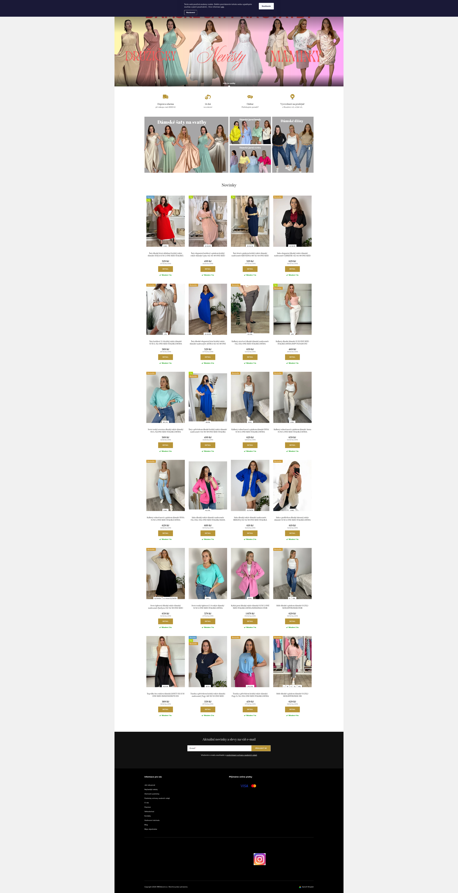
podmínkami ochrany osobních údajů (241, 755)
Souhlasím (266, 6)
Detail (166, 269)
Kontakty (147, 816)
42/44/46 (208, 246)
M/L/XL (165, 422)
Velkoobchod (149, 811)
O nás (146, 802)
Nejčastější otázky (151, 789)
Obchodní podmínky (151, 794)
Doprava (147, 807)
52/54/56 (250, 510)
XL (295, 686)
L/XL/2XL (250, 686)
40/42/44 (250, 246)
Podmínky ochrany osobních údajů (157, 798)
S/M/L (165, 246)
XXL (294, 598)
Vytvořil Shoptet (308, 887)
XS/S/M (165, 686)
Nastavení (190, 12)
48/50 (208, 686)
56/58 (208, 422)
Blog (146, 825)
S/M (292, 334)
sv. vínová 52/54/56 (170, 598)
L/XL (165, 334)
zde (222, 6)
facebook (247, 859)
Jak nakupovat (149, 785)
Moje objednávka (150, 829)
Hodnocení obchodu (152, 820)
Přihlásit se (261, 748)
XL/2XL (249, 334)
